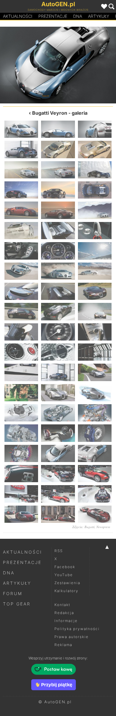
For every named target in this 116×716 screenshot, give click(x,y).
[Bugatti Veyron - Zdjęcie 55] (21, 493)
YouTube (63, 575)
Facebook (64, 567)
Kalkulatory (66, 591)
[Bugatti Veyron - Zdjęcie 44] (58, 412)
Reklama (63, 645)
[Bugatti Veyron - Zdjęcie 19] (21, 250)
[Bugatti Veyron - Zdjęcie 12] (95, 190)
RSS (58, 551)
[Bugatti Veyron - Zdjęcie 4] (21, 149)
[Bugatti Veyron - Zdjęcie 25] (21, 291)
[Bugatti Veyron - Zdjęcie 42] (95, 392)
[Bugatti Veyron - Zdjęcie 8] (58, 169)
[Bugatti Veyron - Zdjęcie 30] (95, 311)
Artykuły (98, 16)
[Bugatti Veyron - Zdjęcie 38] (58, 372)
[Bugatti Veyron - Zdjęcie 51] (87, 65)
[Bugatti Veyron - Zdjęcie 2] (58, 129)
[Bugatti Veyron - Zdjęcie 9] (95, 169)
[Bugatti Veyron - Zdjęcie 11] (58, 190)
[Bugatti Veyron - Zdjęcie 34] (21, 352)
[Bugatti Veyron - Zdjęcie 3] (95, 129)
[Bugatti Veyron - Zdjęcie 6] (95, 149)
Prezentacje (52, 16)
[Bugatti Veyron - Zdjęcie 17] (58, 230)
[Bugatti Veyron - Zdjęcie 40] (21, 392)
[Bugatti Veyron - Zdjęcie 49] (29, 65)
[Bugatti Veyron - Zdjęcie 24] (95, 271)
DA (77, 16)
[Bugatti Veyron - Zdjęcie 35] (58, 352)
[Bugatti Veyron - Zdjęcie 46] (21, 433)
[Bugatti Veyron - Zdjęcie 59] (58, 514)
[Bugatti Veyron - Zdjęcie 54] (95, 473)
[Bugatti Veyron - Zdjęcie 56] (58, 493)
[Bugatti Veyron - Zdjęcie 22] (21, 271)
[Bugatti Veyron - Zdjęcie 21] (95, 250)
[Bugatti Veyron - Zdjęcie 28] (21, 311)
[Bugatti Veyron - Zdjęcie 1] (21, 129)
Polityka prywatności (77, 628)
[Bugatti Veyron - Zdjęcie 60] (95, 514)
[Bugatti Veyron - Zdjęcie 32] (58, 332)
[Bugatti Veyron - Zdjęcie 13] (21, 210)
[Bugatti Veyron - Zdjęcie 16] (21, 230)
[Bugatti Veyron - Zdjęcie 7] (21, 169)
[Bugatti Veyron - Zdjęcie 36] (95, 352)
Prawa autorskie (71, 637)
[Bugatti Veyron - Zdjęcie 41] (58, 392)
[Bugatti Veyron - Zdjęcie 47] (58, 433)
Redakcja (64, 612)
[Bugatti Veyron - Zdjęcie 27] (95, 291)
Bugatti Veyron (49, 113)
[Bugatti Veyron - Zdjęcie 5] (58, 149)
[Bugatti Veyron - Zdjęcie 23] (58, 271)
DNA (9, 572)
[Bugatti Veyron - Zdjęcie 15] (95, 210)
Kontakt (62, 604)
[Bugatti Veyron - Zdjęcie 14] (58, 210)
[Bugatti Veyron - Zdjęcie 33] (95, 332)
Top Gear (17, 603)
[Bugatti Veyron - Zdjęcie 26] (58, 291)
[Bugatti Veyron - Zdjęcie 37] (21, 372)
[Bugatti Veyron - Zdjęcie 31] (21, 332)
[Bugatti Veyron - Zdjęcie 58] (21, 514)
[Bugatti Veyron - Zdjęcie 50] (58, 453)
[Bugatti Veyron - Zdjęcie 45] (95, 412)
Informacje (66, 620)
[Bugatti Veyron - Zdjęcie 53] (58, 473)
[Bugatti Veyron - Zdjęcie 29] (58, 311)
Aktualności (17, 16)
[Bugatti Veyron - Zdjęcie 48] (95, 433)
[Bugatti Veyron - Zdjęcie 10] (21, 190)
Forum (13, 593)
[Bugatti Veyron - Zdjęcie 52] (21, 473)
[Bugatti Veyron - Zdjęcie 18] (95, 230)
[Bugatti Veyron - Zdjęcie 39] (95, 372)
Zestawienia (67, 583)
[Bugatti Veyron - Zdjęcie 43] (21, 412)
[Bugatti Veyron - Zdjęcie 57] (95, 493)
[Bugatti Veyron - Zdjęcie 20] (58, 250)
